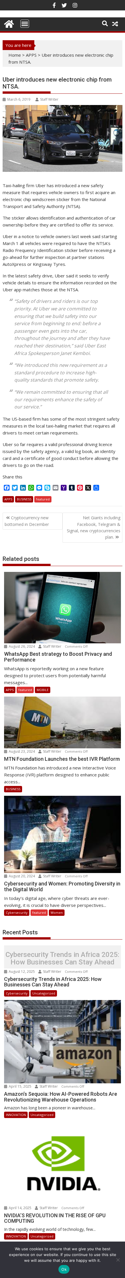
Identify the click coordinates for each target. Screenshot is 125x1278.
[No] (118, 1260)
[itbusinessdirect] (8, 23)
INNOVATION (16, 1115)
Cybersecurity (17, 912)
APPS (31, 55)
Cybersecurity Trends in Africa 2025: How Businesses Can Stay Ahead (62, 958)
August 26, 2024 (22, 646)
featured (43, 499)
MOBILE (43, 690)
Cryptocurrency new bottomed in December (27, 521)
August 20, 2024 (22, 876)
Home (14, 55)
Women (57, 912)
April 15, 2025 (20, 1086)
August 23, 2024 (22, 751)
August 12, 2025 (22, 971)
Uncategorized (43, 993)
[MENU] (24, 24)
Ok (64, 1269)
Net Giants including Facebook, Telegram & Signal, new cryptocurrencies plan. (93, 527)
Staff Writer (49, 99)
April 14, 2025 (20, 1207)
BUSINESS (24, 499)
